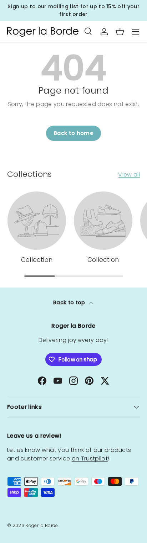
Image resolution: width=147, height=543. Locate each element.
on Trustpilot (90, 458)
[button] (120, 31)
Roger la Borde (41, 525)
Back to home (73, 133)
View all (129, 174)
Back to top (70, 302)
